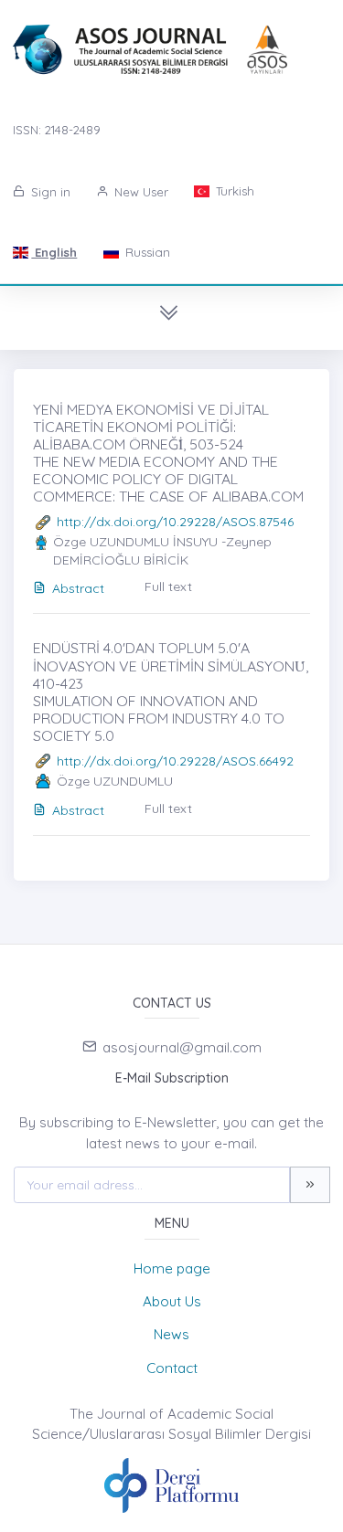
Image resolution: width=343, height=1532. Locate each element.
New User (139, 192)
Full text (168, 586)
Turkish (233, 191)
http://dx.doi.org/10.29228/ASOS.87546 (175, 521)
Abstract (78, 588)
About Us (172, 1301)
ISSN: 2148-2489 (57, 129)
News (171, 1334)
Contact (172, 1368)
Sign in (48, 192)
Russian (146, 252)
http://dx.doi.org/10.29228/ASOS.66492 (175, 761)
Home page (172, 1268)
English (54, 252)
